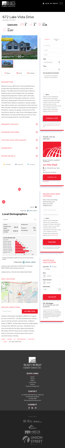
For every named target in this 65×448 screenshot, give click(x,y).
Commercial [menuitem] (32, 382)
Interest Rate (46, 286)
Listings (9, 339)
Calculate (52, 297)
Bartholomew (21, 339)
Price (44, 273)
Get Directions (29, 311)
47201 (5, 341)
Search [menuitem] (32, 377)
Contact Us (47, 39)
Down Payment (47, 279)
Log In (47, 3)
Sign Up (55, 3)
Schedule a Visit (56, 40)
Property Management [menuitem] (32, 386)
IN (14, 339)
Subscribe (52, 242)
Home (3, 339)
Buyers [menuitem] (32, 379)
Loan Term (46, 266)
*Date (44, 59)
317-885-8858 (50, 164)
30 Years (54, 266)
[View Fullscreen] (3, 290)
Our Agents (46, 181)
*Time (44, 66)
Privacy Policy (54, 111)
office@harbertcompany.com (32, 400)
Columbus (31, 339)
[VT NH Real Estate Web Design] (32, 440)
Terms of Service (56, 125)
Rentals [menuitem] (32, 384)
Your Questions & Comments (51, 73)
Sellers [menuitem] (33, 380)
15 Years (47, 269)
